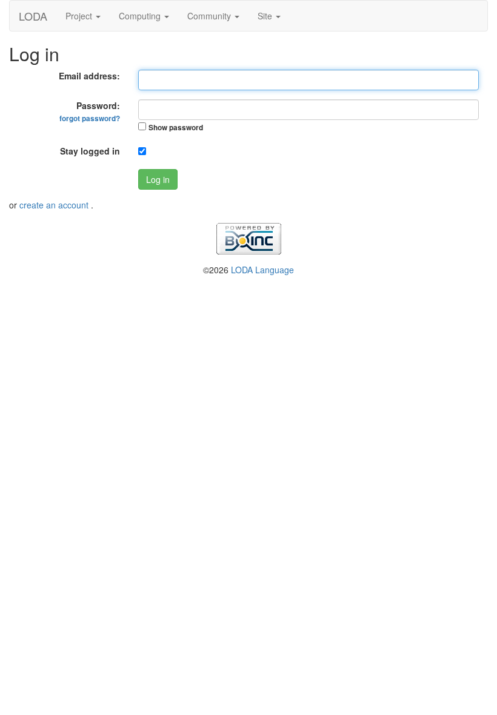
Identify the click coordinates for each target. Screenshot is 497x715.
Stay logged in (90, 151)
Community (210, 16)
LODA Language (262, 270)
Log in (158, 179)
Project (80, 16)
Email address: (89, 76)
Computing (141, 16)
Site (266, 16)
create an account (55, 205)
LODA (33, 16)
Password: (89, 111)
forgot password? (89, 118)
